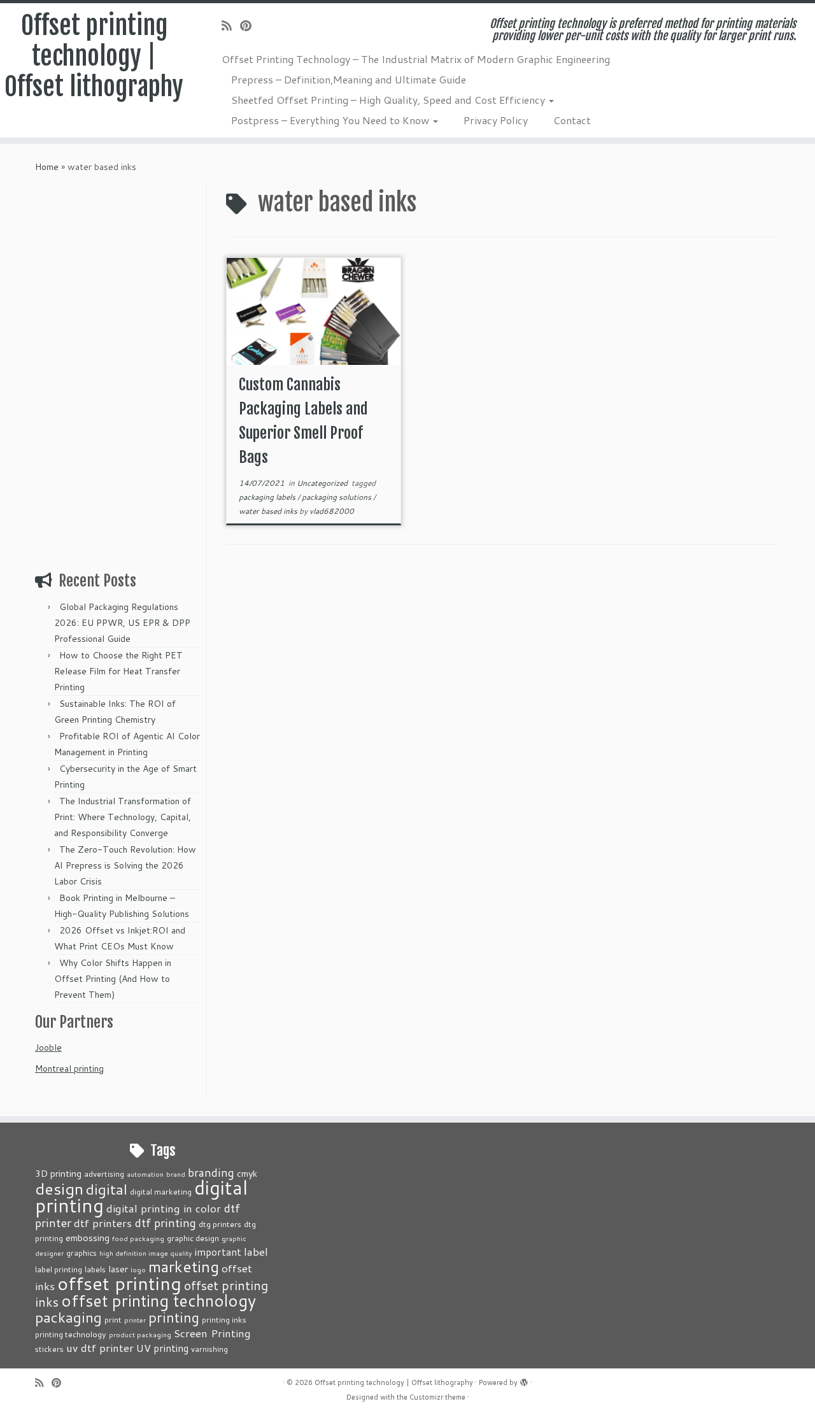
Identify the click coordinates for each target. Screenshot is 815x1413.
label (256, 1251)
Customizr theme (437, 1397)
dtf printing (165, 1222)
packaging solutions (337, 497)
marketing (183, 1266)
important (218, 1252)
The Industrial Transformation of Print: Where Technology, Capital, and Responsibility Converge (122, 817)
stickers (49, 1348)
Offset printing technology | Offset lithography (93, 56)
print (113, 1319)
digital (106, 1189)
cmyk (247, 1173)
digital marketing (161, 1191)
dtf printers (103, 1222)
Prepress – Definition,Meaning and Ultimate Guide (348, 79)
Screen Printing (212, 1332)
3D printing (58, 1173)
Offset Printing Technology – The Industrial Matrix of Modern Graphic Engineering (416, 59)
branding (211, 1172)
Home (47, 166)
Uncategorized (323, 483)
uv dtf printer (100, 1347)
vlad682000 (331, 511)
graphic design (193, 1238)
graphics (81, 1252)
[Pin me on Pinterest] (250, 25)
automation (145, 1174)
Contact (572, 120)
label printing (58, 1269)
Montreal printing (69, 1068)
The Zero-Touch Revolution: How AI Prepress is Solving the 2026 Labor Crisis (125, 865)
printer (135, 1319)
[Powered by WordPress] (524, 1379)
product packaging (140, 1334)
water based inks (269, 511)
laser (118, 1268)
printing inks (224, 1319)
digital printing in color (163, 1208)
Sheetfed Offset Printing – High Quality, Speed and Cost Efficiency (389, 99)
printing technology (70, 1334)
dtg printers (220, 1224)
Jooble (48, 1047)
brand (175, 1174)
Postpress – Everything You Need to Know (331, 120)
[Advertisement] (119, 371)
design (59, 1188)
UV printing (162, 1348)
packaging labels (268, 497)
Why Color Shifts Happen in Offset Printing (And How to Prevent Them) (112, 978)
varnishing (209, 1348)
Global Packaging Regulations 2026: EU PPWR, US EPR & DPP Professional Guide (122, 622)
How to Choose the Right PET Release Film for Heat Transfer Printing (118, 671)
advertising (104, 1173)
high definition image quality (145, 1253)
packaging (68, 1317)
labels (95, 1269)
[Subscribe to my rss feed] (231, 25)
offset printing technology (158, 1300)
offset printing (119, 1283)
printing (173, 1317)
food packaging (138, 1238)
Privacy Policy (496, 120)
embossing (88, 1237)
